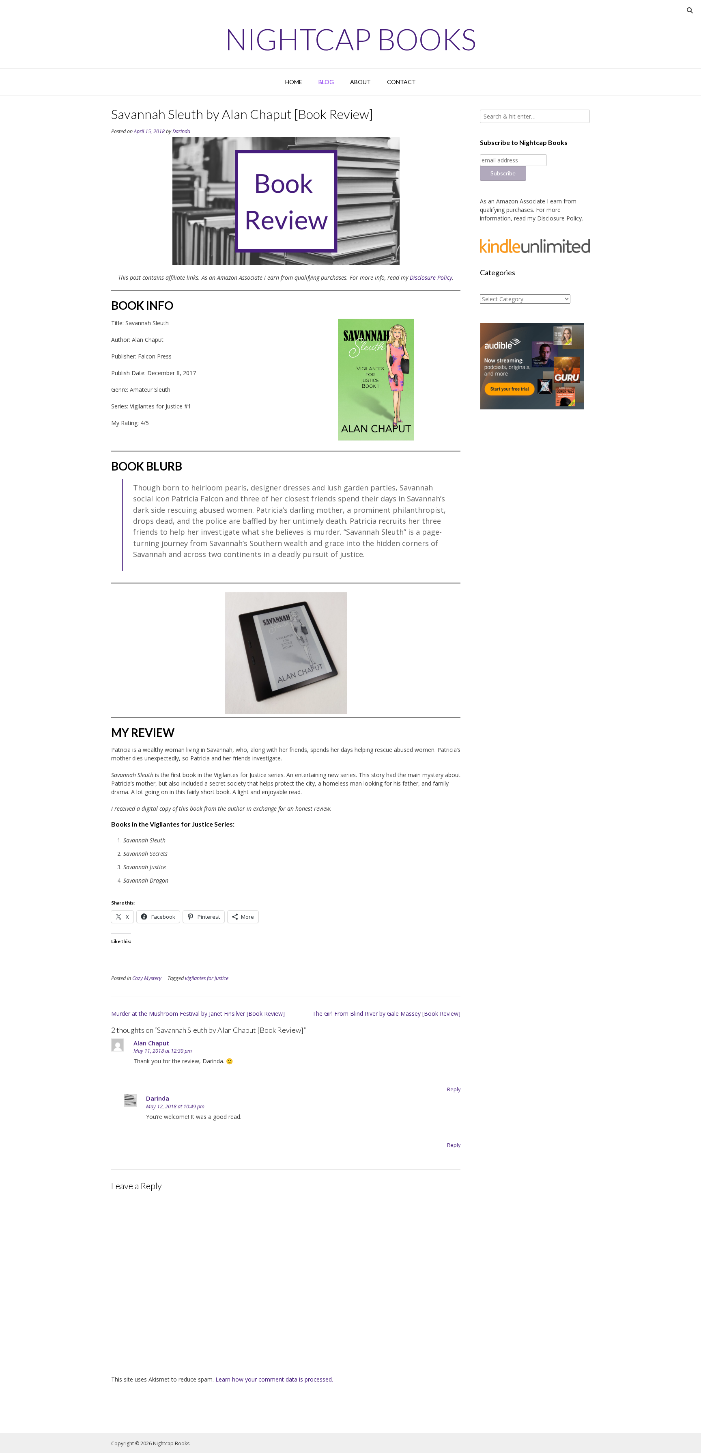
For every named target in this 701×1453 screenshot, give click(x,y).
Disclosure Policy (431, 277)
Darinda (181, 131)
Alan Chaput (151, 1043)
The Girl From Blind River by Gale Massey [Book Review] (386, 1013)
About (360, 81)
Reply (453, 1089)
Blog (326, 81)
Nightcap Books (350, 39)
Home (293, 81)
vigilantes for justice (206, 978)
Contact (401, 81)
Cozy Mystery (146, 978)
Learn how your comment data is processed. (274, 1379)
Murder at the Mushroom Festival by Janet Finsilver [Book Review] (198, 1013)
